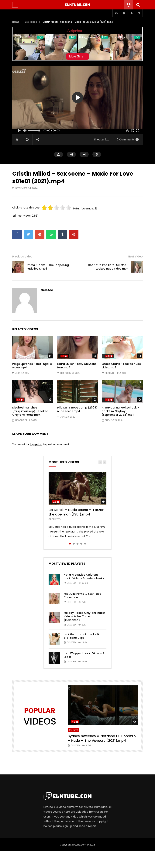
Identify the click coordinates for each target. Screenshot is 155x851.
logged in (36, 444)
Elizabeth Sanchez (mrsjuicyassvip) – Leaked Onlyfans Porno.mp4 (30, 411)
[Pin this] (73, 234)
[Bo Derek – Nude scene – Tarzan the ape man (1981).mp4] (77, 488)
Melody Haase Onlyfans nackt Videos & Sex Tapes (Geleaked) (84, 616)
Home (15, 21)
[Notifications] (124, 13)
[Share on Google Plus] (39, 234)
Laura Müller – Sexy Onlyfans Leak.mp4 (76, 365)
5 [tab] (85, 544)
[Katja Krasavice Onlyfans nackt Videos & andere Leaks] (54, 579)
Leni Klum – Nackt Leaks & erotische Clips (81, 636)
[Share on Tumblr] (62, 234)
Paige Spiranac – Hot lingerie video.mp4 (32, 365)
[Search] (138, 4)
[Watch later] (116, 13)
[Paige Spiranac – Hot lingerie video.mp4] (32, 347)
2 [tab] (74, 544)
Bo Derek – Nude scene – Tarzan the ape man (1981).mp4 (76, 512)
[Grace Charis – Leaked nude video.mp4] (122, 347)
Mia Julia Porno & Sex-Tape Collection (82, 595)
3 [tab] (77, 544)
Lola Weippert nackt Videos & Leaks (84, 655)
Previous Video (22, 256)
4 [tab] (81, 544)
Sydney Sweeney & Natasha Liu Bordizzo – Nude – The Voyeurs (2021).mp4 (102, 738)
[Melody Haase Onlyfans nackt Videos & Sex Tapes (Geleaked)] (54, 617)
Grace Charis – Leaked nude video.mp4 (121, 365)
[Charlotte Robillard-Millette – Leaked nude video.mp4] (137, 267)
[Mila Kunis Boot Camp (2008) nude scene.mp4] (77, 391)
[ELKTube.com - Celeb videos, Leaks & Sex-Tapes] (77, 5)
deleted (47, 290)
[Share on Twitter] (28, 234)
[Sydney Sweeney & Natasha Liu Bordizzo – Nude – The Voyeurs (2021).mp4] (103, 705)
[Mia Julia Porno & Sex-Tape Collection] (54, 598)
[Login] (131, 13)
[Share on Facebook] (17, 234)
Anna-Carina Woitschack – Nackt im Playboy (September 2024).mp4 (120, 411)
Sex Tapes (31, 21)
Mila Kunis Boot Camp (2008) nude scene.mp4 (77, 409)
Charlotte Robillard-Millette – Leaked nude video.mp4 (108, 266)
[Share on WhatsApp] (51, 234)
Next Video (135, 256)
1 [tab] (70, 544)
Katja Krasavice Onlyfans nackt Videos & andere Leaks (84, 576)
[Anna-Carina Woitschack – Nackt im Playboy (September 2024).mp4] (122, 391)
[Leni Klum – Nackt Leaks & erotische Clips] (54, 639)
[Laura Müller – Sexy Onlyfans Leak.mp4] (77, 347)
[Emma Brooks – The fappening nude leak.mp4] (18, 267)
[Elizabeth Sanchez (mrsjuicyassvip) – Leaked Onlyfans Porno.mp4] (32, 391)
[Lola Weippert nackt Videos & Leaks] (54, 658)
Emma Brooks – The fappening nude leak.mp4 (47, 266)
